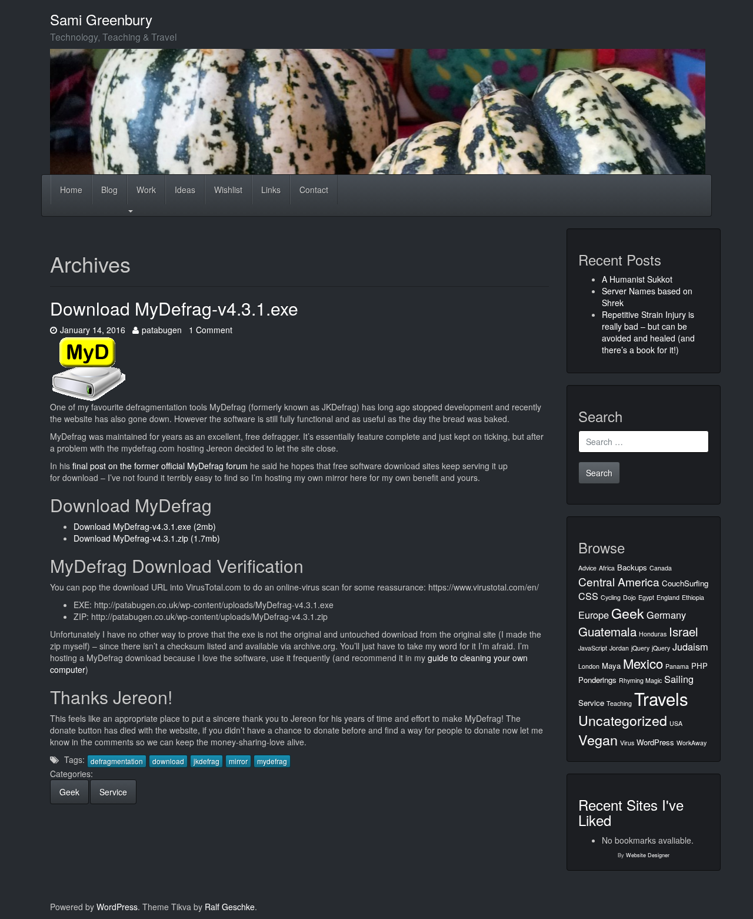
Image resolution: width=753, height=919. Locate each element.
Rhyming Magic (640, 680)
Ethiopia (693, 597)
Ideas (185, 189)
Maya (611, 665)
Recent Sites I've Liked (631, 812)
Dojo (629, 597)
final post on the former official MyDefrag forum (160, 466)
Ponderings (597, 679)
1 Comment (210, 330)
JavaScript (592, 647)
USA (675, 723)
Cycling (611, 597)
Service (113, 792)
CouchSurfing (685, 583)
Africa (607, 567)
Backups (632, 567)
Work (146, 189)
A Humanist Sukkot (637, 279)
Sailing (679, 679)
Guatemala (607, 631)
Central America (618, 581)
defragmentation (117, 761)
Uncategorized (622, 720)
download (168, 761)
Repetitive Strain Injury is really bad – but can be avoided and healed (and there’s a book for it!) (648, 332)
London (588, 666)
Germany (666, 615)
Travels (661, 698)
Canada (660, 567)
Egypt (646, 597)
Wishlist (228, 189)
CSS (588, 596)
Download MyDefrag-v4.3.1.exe (174, 308)
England (668, 597)
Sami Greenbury (101, 19)
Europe (593, 615)
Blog (109, 189)
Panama (677, 666)
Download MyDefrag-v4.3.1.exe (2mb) (145, 526)
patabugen (161, 330)
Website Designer (647, 855)
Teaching (619, 703)
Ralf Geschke (230, 907)
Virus (627, 742)
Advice (587, 567)
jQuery (640, 647)
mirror (238, 761)
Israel (683, 631)
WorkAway (692, 742)
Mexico (643, 663)
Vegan (598, 739)
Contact (313, 189)
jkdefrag (206, 761)
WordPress (655, 742)
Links (271, 189)
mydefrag (272, 761)
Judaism (690, 646)
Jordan (619, 647)
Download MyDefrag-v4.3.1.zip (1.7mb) (147, 538)
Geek (69, 792)
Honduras (653, 633)
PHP (699, 665)
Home (71, 189)
